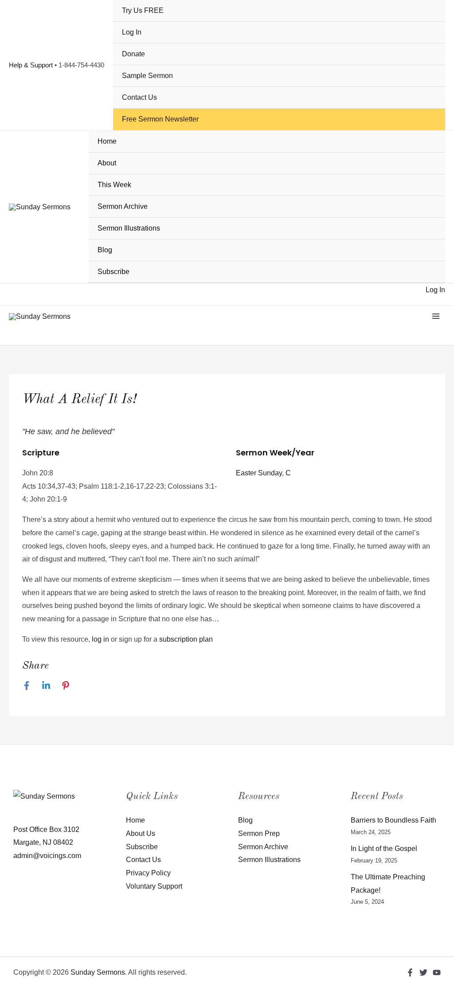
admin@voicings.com (47, 855)
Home (107, 141)
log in (100, 639)
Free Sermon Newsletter (160, 119)
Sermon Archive (123, 206)
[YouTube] (437, 972)
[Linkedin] (46, 685)
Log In (131, 32)
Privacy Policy (148, 873)
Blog (105, 250)
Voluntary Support (154, 886)
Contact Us (139, 97)
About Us (140, 833)
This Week (114, 184)
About (107, 163)
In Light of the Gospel (384, 848)
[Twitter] (423, 972)
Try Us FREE (143, 10)
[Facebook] (26, 685)
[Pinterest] (65, 685)
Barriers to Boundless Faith (393, 820)
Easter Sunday (259, 473)
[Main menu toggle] (436, 316)
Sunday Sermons (97, 972)
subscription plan (186, 639)
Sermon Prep (259, 833)
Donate (133, 54)
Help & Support (31, 65)
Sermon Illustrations (129, 228)
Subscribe (113, 271)
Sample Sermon (147, 75)
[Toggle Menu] (432, 164)
